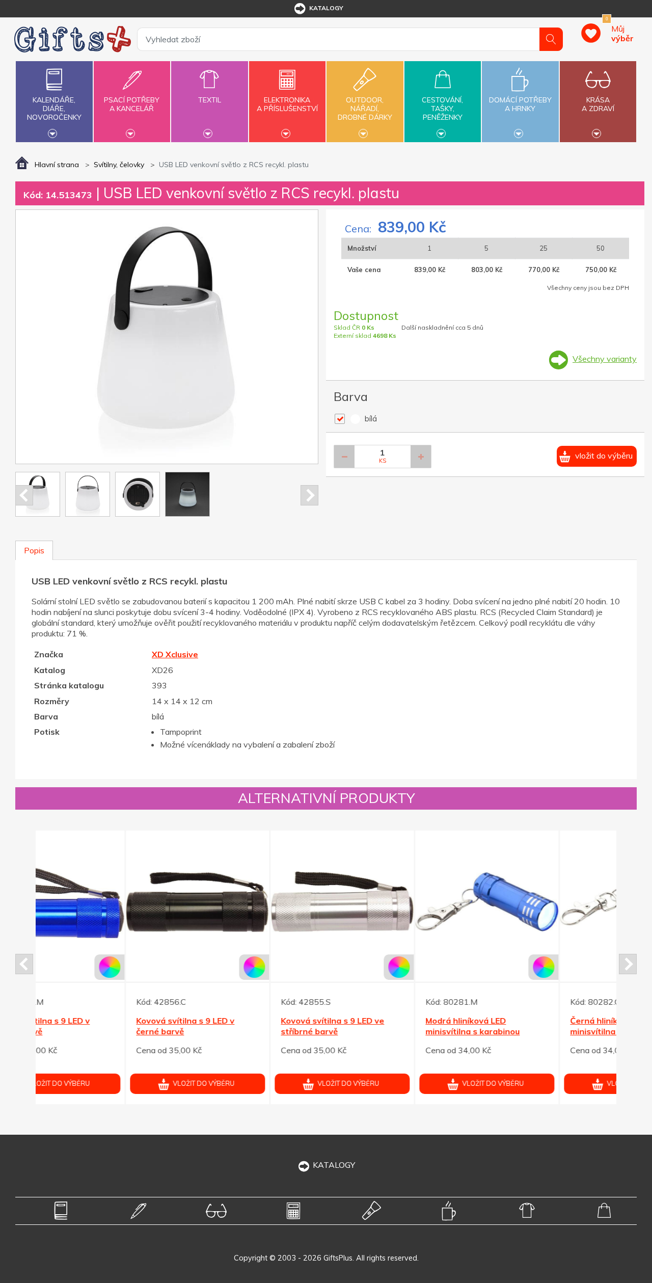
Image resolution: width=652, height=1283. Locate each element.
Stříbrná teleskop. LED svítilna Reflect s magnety (540, 1025)
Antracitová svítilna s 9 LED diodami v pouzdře (246, 1025)
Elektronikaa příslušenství (287, 104)
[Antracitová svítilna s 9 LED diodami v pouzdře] (252, 902)
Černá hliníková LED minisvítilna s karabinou (93, 1025)
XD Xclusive (175, 654)
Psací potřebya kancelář (131, 104)
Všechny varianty (605, 359)
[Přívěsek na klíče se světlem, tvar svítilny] (397, 902)
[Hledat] (551, 39)
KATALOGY (334, 1165)
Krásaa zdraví (598, 104)
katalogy (326, 8)
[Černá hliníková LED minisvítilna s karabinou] (107, 902)
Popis (34, 550)
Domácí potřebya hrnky (520, 104)
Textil (209, 99)
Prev (24, 495)
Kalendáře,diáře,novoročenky (54, 108)
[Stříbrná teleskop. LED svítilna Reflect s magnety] (541, 902)
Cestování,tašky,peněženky (442, 108)
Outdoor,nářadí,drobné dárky (365, 108)
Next (309, 495)
